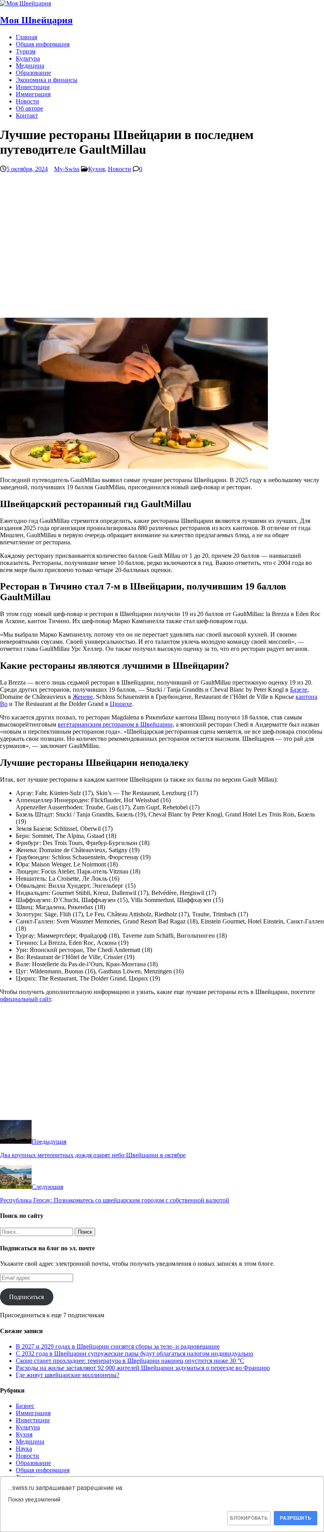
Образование (33, 72)
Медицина (30, 65)
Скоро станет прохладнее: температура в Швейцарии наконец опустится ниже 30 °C (130, 1360)
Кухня (96, 169)
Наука (24, 1448)
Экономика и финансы (46, 79)
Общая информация (43, 44)
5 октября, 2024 (27, 169)
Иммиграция (33, 94)
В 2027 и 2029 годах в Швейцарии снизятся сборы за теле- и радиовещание (118, 1346)
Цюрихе (121, 703)
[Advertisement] (162, 248)
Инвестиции (33, 87)
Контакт (27, 115)
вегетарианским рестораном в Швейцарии (115, 724)
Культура (28, 58)
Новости (27, 101)
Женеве (83, 696)
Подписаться (26, 1297)
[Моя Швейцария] (25, 3)
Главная (26, 37)
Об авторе (29, 108)
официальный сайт (25, 999)
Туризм (26, 51)
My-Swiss (66, 169)
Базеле (298, 689)
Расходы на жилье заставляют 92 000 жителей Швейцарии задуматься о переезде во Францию (143, 1367)
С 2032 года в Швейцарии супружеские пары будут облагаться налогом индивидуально (134, 1353)
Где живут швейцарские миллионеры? (67, 1375)
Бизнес (25, 1405)
